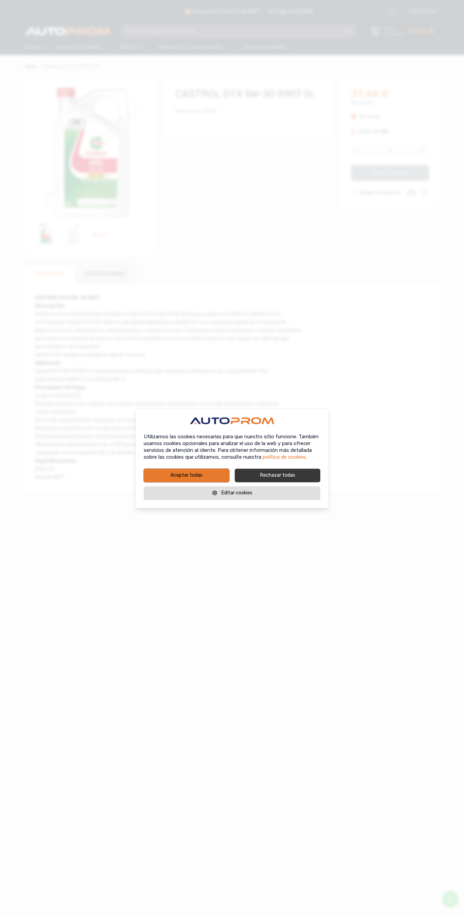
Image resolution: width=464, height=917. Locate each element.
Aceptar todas (186, 475)
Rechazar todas (277, 475)
